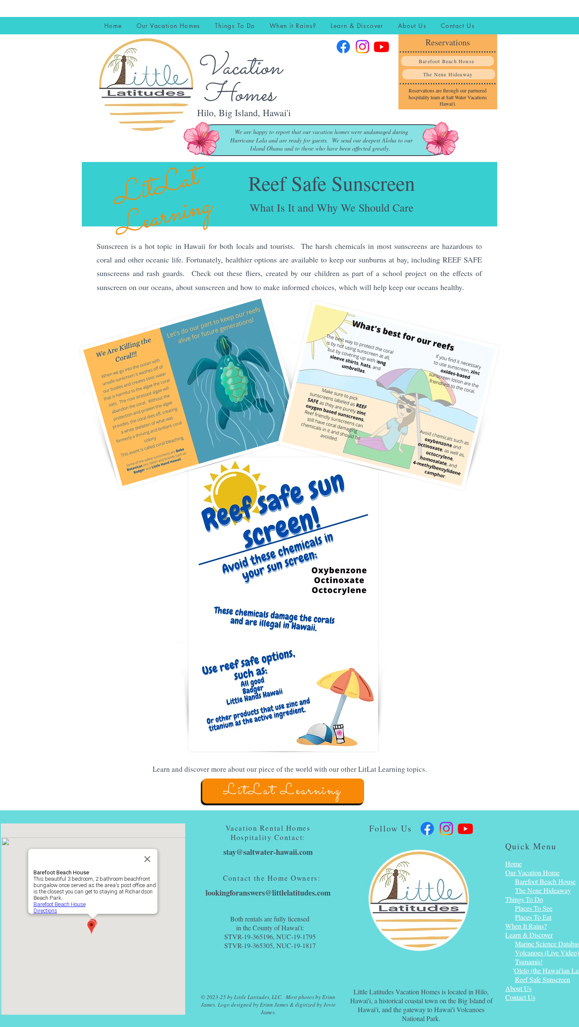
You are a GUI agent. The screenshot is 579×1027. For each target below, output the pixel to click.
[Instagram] (362, 47)
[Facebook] (343, 47)
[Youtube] (381, 47)
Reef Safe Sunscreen (542, 979)
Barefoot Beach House (545, 881)
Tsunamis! (529, 961)
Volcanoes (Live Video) (547, 952)
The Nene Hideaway (543, 890)
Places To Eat (533, 917)
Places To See (533, 908)
